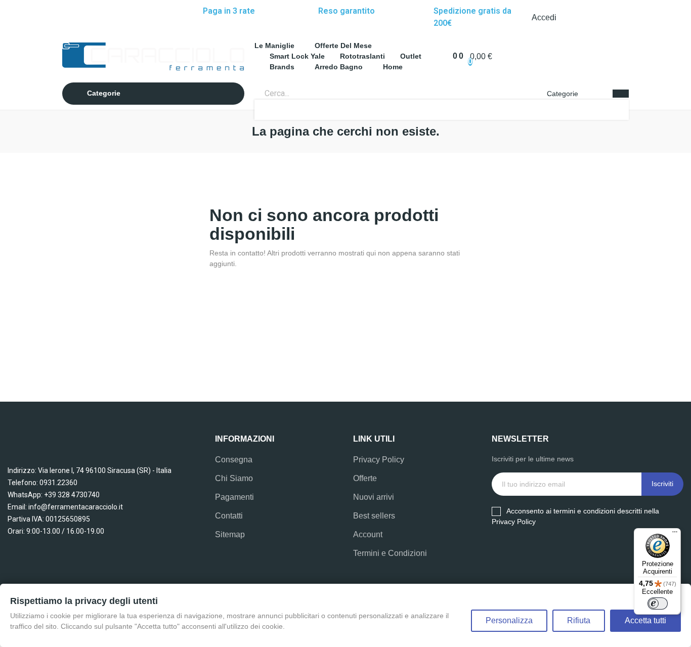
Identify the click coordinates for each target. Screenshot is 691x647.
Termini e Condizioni (390, 553)
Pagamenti (234, 497)
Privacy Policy (378, 459)
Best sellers (374, 515)
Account (367, 534)
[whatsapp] (93, 18)
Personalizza (509, 620)
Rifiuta (578, 620)
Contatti (229, 515)
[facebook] (70, 18)
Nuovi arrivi (373, 497)
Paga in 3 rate (229, 11)
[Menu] (675, 534)
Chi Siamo (234, 478)
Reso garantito (346, 11)
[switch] (657, 603)
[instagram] (81, 18)
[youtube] (536, 553)
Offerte (365, 478)
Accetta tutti (645, 620)
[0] (450, 56)
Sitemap (230, 534)
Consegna (233, 459)
